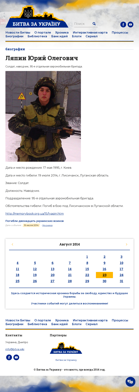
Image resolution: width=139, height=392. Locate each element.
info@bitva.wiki (14, 349)
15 (87, 269)
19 (35, 275)
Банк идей (59, 36)
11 (17, 269)
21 (70, 275)
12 (35, 269)
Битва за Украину (66, 359)
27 (52, 281)
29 (87, 281)
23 (104, 275)
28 (70, 281)
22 (87, 275)
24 (121, 275)
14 (69, 269)
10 (121, 263)
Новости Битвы (17, 32)
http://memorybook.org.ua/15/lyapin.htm (34, 213)
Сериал (92, 36)
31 (121, 281)
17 (121, 269)
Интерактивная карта (90, 32)
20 (52, 275)
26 (35, 281)
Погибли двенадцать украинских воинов (34, 221)
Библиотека (37, 36)
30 (104, 281)
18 (17, 275)
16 (104, 269)
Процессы (120, 32)
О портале (42, 32)
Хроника (62, 32)
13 (52, 269)
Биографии (14, 36)
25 (17, 281)
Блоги (76, 36)
